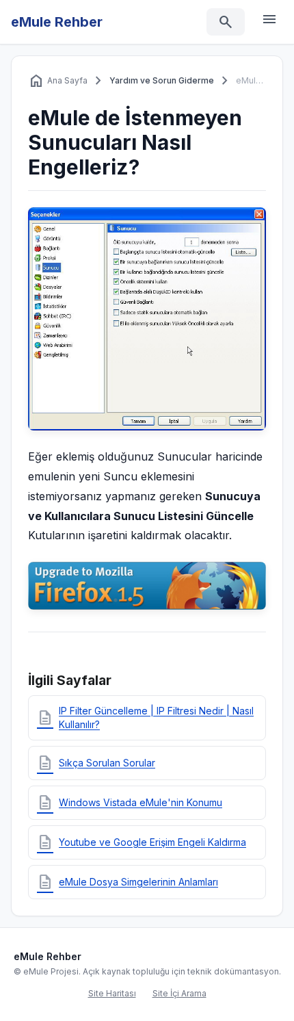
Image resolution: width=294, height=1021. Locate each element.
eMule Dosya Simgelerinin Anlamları (127, 882)
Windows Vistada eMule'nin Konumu (129, 802)
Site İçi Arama (179, 993)
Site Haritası (112, 993)
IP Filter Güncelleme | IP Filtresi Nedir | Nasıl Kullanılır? (145, 717)
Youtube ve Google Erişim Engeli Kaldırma (141, 842)
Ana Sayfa (58, 81)
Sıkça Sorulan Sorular (96, 763)
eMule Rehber (57, 22)
